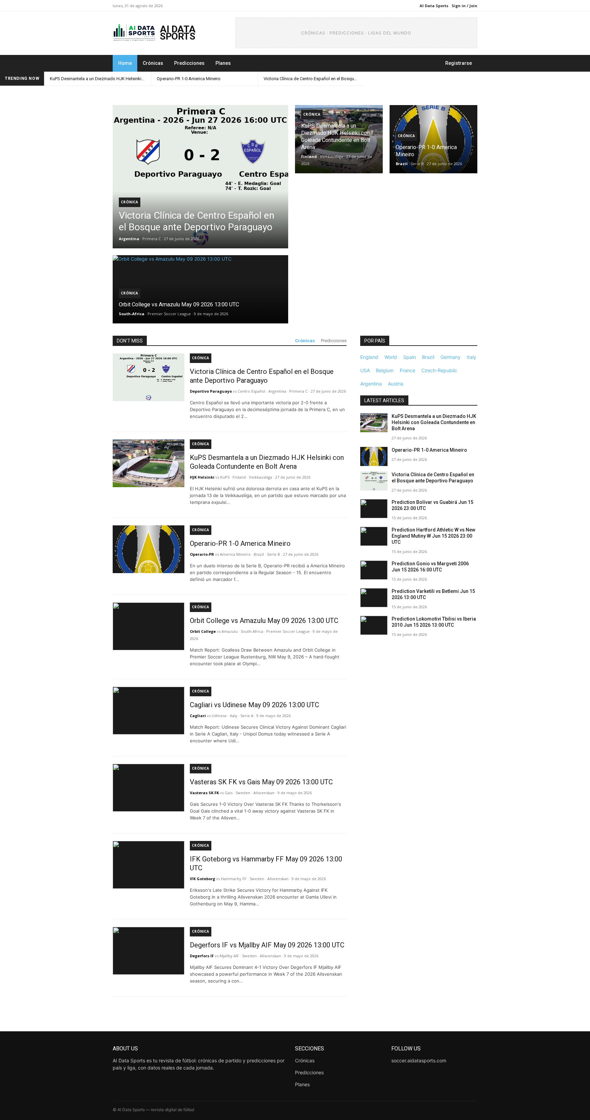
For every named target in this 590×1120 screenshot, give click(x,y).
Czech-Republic (439, 370)
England (369, 357)
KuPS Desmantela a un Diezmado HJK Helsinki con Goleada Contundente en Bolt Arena (100, 78)
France (407, 370)
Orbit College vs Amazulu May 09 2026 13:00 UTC (264, 620)
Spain (409, 357)
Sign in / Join (464, 5)
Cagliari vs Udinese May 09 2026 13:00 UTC (254, 705)
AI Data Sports (434, 5)
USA (365, 370)
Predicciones (189, 63)
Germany (450, 357)
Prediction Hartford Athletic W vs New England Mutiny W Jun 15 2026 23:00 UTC (433, 536)
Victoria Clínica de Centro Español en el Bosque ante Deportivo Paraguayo (314, 78)
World (390, 357)
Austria (395, 384)
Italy (471, 357)
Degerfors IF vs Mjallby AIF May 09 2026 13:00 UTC (267, 945)
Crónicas (153, 63)
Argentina (371, 384)
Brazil (428, 357)
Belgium (385, 370)
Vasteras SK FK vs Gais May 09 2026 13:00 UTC (261, 782)
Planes (223, 63)
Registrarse (458, 63)
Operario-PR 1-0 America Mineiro (189, 78)
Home (125, 63)
